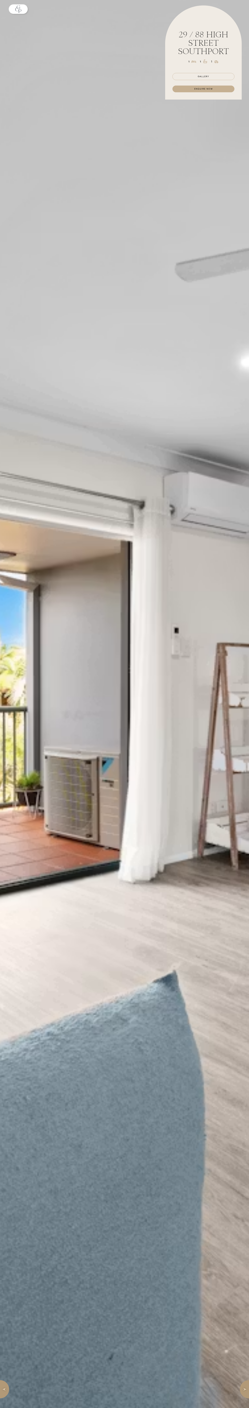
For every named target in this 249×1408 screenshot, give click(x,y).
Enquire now (203, 89)
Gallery (203, 76)
